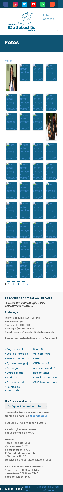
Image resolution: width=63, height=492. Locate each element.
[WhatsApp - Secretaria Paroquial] (42, 4)
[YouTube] (33, 4)
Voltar (8, 61)
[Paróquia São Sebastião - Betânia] (21, 21)
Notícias (12, 377)
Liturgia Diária (15, 372)
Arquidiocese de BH (45, 368)
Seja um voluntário (18, 358)
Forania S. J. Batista (45, 377)
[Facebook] (5, 4)
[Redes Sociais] (52, 4)
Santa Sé (38, 349)
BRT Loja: (28, 488)
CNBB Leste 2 (41, 363)
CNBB (36, 358)
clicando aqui (38, 416)
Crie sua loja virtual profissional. (48, 488)
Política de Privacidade (12, 388)
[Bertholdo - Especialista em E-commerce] (11, 488)
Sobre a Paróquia (17, 354)
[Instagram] (15, 4)
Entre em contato (49, 17)
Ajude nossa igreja (18, 363)
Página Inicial (15, 349)
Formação (13, 368)
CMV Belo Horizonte (45, 382)
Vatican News (41, 354)
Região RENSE (41, 372)
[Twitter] (24, 4)
